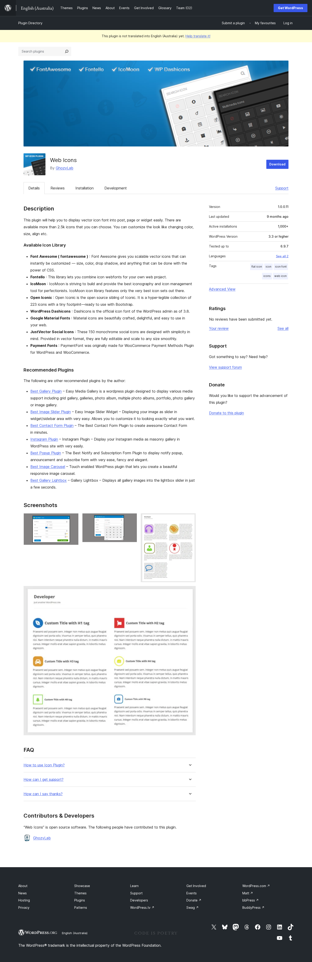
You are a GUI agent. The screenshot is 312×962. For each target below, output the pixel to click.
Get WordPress (290, 8)
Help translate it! (197, 36)
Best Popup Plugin (45, 453)
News (22, 893)
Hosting (24, 900)
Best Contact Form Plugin (52, 425)
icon (268, 266)
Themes (80, 893)
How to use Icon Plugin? (44, 765)
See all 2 (282, 256)
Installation (84, 188)
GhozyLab (64, 168)
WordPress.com (256, 886)
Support (281, 188)
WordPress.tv (142, 907)
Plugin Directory (30, 23)
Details (34, 188)
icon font (281, 266)
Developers (139, 900)
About (22, 886)
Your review (219, 328)
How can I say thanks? (43, 794)
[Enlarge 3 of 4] (189, 519)
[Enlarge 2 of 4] (131, 519)
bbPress (250, 900)
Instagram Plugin (44, 439)
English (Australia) (74, 933)
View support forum (225, 367)
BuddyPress (253, 907)
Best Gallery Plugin (46, 391)
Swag (192, 907)
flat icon (256, 266)
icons (267, 276)
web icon (280, 276)
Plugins (79, 900)
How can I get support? (43, 779)
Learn (134, 886)
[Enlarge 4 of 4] (189, 592)
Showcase (82, 886)
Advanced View (222, 289)
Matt (247, 893)
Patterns (80, 907)
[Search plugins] (66, 51)
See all (283, 328)
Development (115, 188)
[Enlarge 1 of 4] (72, 519)
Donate (193, 900)
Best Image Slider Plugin (50, 411)
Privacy (23, 907)
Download (277, 164)
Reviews (57, 188)
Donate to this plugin (226, 413)
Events (191, 893)
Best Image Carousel (47, 466)
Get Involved (196, 886)
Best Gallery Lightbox (48, 480)
